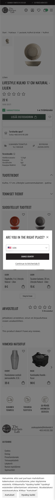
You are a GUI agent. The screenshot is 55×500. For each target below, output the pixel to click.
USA (14, 247)
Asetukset (9, 494)
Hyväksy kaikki (28, 494)
